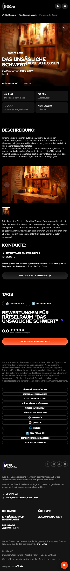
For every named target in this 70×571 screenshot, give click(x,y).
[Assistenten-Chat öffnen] (64, 565)
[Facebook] (47, 464)
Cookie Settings (48, 554)
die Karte (9, 511)
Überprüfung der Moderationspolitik (19, 559)
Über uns (44, 511)
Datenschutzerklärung (12, 554)
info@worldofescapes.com (22, 497)
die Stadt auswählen (10, 526)
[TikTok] (59, 464)
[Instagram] (53, 464)
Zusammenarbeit (50, 517)
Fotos (27, 83)
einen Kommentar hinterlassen (35, 341)
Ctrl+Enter (42, 266)
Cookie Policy (31, 554)
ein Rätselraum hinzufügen (13, 518)
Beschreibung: (10, 83)
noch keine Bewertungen (20, 332)
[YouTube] (65, 464)
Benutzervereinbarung (49, 559)
